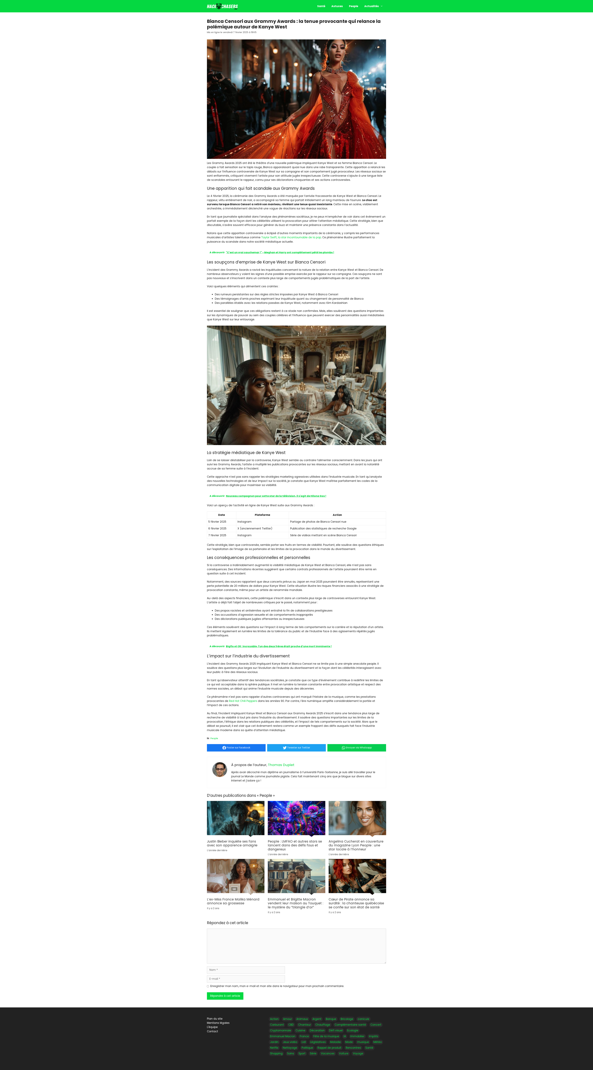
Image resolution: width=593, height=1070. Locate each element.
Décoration (317, 1030)
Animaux (302, 1019)
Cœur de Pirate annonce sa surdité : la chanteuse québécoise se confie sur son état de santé (356, 903)
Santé (321, 6)
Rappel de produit (329, 1048)
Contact (212, 1031)
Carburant (277, 1025)
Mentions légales (218, 1023)
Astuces (337, 6)
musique (363, 1042)
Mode (349, 1042)
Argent (316, 1019)
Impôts (373, 1036)
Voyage (358, 1053)
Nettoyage (290, 1048)
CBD (291, 1025)
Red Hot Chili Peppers (243, 701)
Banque (331, 1019)
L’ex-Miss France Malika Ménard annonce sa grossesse (233, 901)
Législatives (318, 1042)
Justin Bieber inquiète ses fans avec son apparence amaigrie (232, 843)
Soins (290, 1053)
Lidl (304, 1042)
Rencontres (353, 1048)
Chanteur (304, 1025)
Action (274, 1019)
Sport (302, 1053)
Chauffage (322, 1025)
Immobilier (357, 1036)
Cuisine (300, 1030)
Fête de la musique (326, 1036)
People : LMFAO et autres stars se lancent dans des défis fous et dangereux (295, 845)
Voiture (343, 1053)
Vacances (327, 1053)
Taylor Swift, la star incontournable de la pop (291, 237)
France (304, 1036)
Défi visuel (336, 1030)
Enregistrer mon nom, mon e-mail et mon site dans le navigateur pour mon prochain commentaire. (277, 986)
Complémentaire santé (350, 1025)
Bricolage (347, 1019)
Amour (287, 1019)
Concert (375, 1025)
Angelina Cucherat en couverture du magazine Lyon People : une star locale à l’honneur (356, 845)
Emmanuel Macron (282, 1036)
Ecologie (352, 1030)
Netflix (274, 1048)
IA (345, 1036)
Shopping (276, 1053)
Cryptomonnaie (280, 1030)
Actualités (371, 6)
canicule (363, 1019)
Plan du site (215, 1019)
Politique (307, 1048)
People (353, 6)
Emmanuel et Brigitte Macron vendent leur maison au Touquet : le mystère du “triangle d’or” (295, 903)
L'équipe (212, 1027)
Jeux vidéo (290, 1042)
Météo (377, 1042)
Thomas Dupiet (281, 764)
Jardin (274, 1042)
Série (313, 1053)
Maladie (335, 1042)
